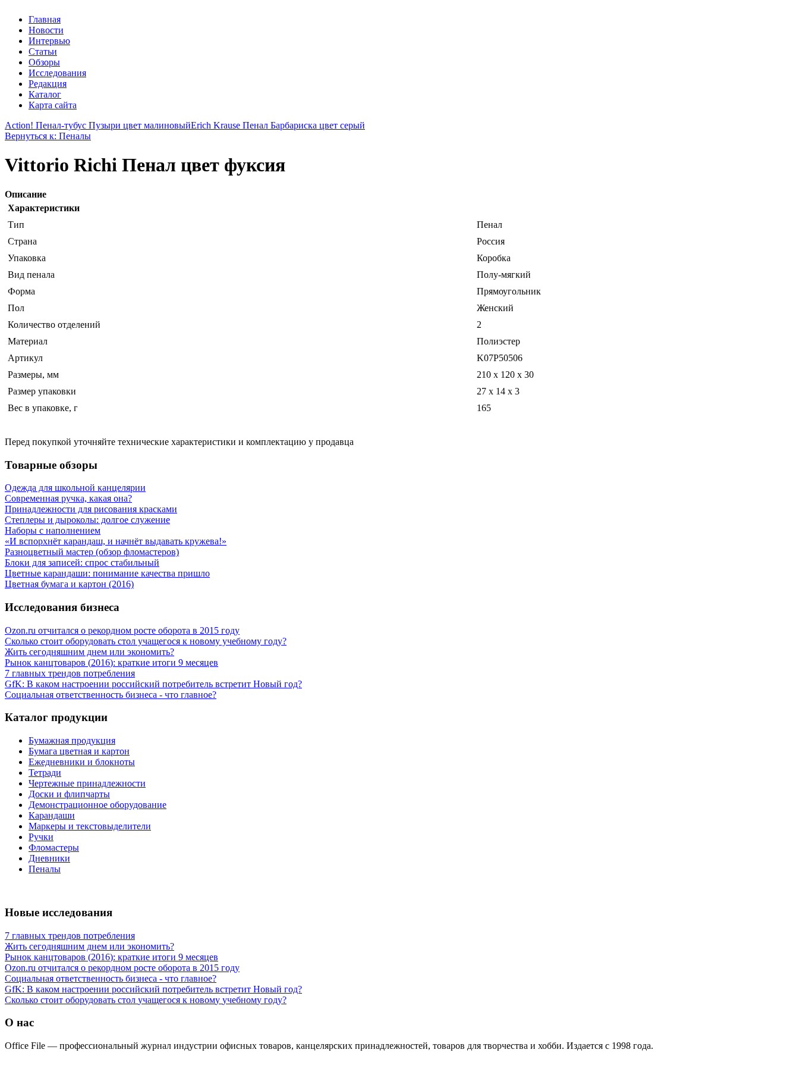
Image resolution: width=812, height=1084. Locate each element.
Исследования (57, 73)
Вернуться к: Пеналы (48, 136)
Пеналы (45, 869)
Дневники (49, 858)
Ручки (41, 837)
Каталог (45, 94)
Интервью (49, 41)
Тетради (45, 772)
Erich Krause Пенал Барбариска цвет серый (278, 125)
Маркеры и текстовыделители (90, 826)
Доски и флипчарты (69, 794)
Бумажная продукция (72, 740)
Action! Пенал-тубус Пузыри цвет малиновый (98, 125)
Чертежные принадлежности (87, 783)
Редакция (48, 84)
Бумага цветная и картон (79, 751)
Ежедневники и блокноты (82, 762)
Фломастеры (54, 847)
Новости (46, 30)
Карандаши (52, 815)
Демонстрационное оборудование (97, 805)
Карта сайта (53, 105)
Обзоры (44, 62)
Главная (45, 19)
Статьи (43, 51)
